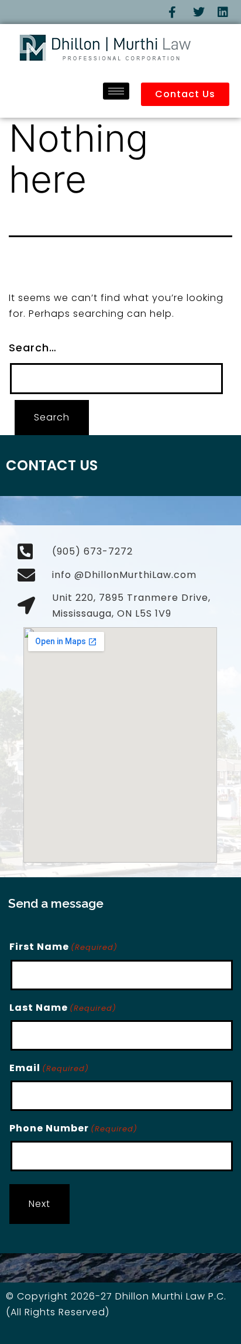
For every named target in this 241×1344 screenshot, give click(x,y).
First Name (63, 946)
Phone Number (73, 1128)
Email (49, 1068)
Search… (33, 347)
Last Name (62, 1007)
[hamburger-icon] (116, 91)
